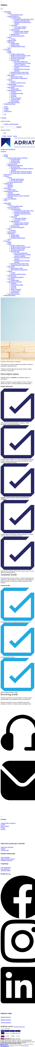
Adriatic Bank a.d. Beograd (8, 823)
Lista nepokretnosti (6, 867)
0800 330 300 (4, 756)
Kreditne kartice (15, 34)
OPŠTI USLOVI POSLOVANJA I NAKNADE (13, 835)
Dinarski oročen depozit (17, 179)
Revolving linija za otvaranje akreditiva (21, 173)
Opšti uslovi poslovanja (7, 847)
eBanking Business (6, 1020)
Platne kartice (11, 42)
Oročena (13, 39)
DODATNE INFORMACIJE (8, 837)
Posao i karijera (5, 826)
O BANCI (4, 833)
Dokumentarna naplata (17, 93)
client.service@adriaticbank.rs (9, 804)
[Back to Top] (1, 816)
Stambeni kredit (15, 30)
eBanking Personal (6, 1017)
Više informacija (4, 1046)
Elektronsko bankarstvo (17, 85)
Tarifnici (3, 848)
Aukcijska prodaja (5, 870)
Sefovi (9, 48)
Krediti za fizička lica (13, 16)
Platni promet (11, 75)
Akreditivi (13, 92)
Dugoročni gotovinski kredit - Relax (24, 19)
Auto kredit (14, 25)
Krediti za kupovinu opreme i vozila (20, 55)
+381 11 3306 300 (6, 758)
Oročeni (13, 81)
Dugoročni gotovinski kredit (21, 20)
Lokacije (3, 829)
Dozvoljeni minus (15, 159)
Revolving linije (15, 60)
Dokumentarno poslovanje (14, 90)
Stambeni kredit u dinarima (21, 31)
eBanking (10, 185)
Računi (9, 13)
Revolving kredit (15, 162)
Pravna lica (7, 49)
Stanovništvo (7, 11)
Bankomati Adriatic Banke (18, 46)
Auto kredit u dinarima (20, 26)
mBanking (10, 186)
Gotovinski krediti (16, 17)
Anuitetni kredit (15, 161)
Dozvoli (2, 1044)
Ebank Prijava (8, 111)
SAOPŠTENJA (5, 839)
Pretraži (19, 127)
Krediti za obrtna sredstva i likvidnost (17, 158)
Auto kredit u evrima (19, 28)
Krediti (9, 52)
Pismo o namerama (16, 98)
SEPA (5, 200)
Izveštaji (3, 824)
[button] (33, 833)
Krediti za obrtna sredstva (18, 54)
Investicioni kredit (12, 164)
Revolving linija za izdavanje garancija (21, 171)
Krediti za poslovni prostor (18, 57)
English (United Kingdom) (11, 124)
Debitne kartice (15, 43)
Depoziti (9, 79)
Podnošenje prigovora (6, 860)
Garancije (13, 95)
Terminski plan (5, 850)
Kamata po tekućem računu (18, 82)
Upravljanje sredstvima (13, 102)
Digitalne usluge (11, 40)
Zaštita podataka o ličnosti (8, 859)
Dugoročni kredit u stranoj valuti (19, 72)
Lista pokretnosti (5, 869)
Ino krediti (13, 96)
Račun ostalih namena (17, 14)
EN (5, 114)
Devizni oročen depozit (17, 180)
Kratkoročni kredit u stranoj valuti (20, 73)
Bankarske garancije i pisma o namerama (18, 195)
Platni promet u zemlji (17, 76)
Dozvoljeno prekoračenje (17, 36)
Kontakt (6, 108)
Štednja (9, 37)
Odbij (6, 1044)
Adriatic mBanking (6, 1022)
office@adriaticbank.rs (7, 806)
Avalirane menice (15, 99)
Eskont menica (15, 101)
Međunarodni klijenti (9, 104)
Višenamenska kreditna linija (15, 165)
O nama (6, 110)
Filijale (6, 106)
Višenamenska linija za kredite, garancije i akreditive (22, 63)
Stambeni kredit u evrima (21, 33)
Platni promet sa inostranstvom (19, 78)
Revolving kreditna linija (21, 61)
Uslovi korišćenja (5, 857)
